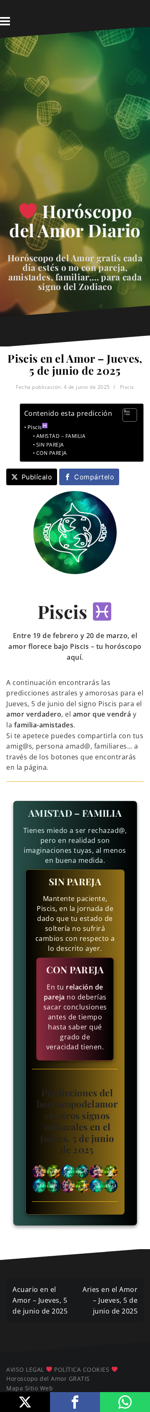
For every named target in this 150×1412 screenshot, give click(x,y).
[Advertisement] (75, 123)
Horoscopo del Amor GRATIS (48, 1379)
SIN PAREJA (50, 445)
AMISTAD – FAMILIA (60, 436)
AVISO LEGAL (25, 1369)
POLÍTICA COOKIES (81, 1369)
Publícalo (37, 477)
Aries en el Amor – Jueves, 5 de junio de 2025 (110, 1300)
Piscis (127, 386)
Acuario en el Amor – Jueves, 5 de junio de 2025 (40, 1300)
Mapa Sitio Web (29, 1388)
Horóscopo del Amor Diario (75, 220)
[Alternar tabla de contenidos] (125, 415)
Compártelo (94, 477)
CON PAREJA (51, 453)
